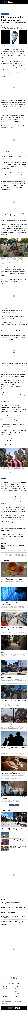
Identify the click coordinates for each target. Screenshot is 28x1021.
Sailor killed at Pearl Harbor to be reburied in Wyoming (15, 546)
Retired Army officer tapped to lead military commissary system (12, 628)
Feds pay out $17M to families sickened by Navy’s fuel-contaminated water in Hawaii (13, 701)
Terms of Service (5, 990)
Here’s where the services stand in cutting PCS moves (13, 651)
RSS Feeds (17, 991)
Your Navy (5, 14)
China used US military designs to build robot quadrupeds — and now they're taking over (11, 829)
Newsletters (17, 990)
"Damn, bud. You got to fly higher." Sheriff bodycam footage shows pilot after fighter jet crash (18, 840)
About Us (17, 998)
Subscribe (17, 988)
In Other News (5, 560)
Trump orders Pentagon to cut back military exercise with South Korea (18, 847)
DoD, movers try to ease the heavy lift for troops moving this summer (13, 676)
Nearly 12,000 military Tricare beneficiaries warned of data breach (12, 603)
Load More (14, 805)
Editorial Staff (4, 1003)
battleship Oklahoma (14, 127)
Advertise (3, 998)
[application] (14, 819)
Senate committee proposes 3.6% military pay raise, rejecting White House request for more (13, 772)
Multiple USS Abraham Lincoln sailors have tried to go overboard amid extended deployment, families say (13, 922)
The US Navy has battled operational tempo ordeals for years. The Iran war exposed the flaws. (13, 903)
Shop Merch (17, 993)
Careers (16, 999)
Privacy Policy (4, 988)
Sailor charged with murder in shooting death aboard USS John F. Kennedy (12, 911)
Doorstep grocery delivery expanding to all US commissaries (13, 797)
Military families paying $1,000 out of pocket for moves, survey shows (13, 748)
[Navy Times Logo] (8, 2)
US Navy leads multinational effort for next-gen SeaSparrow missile (13, 916)
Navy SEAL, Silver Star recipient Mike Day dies (13, 907)
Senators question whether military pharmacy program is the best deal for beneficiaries (13, 578)
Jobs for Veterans (18, 1001)
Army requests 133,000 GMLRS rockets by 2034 (18, 833)
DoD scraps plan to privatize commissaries (12, 724)
